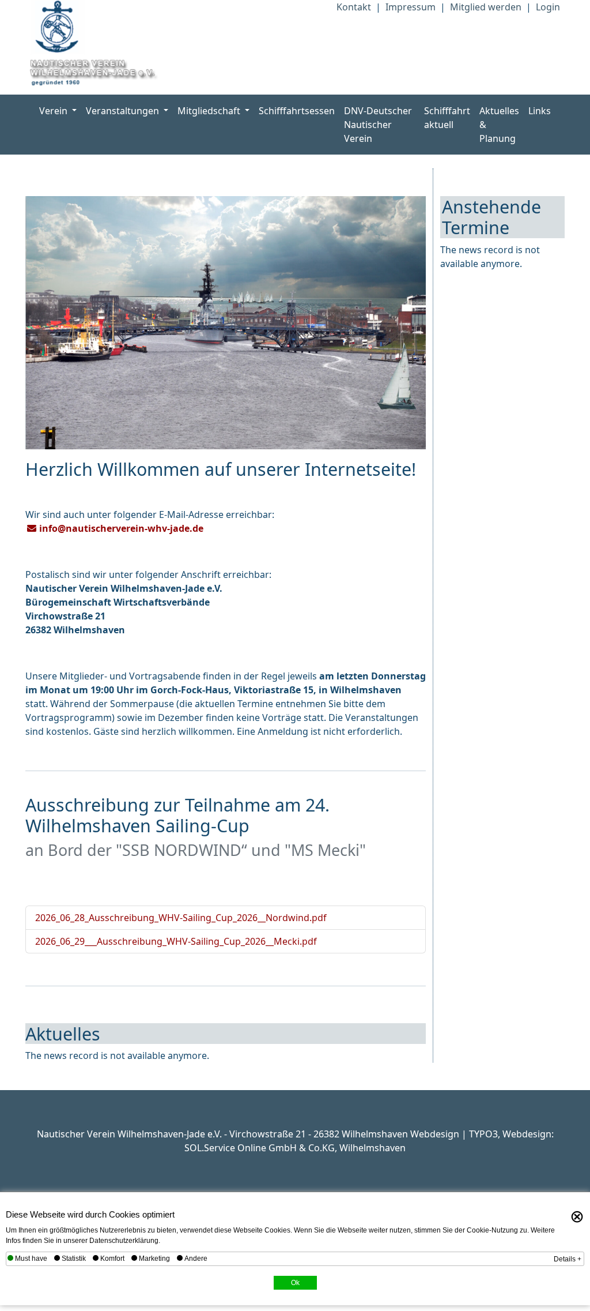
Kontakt (353, 7)
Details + (567, 1259)
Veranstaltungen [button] (123, 110)
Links (539, 110)
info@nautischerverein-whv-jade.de (121, 528)
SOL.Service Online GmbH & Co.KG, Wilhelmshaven (295, 1147)
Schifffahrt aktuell (447, 117)
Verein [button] (54, 110)
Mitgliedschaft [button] (210, 110)
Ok (295, 1283)
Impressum (410, 7)
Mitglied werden (485, 7)
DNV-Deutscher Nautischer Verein (378, 124)
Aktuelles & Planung (499, 124)
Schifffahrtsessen (297, 110)
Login (548, 7)
